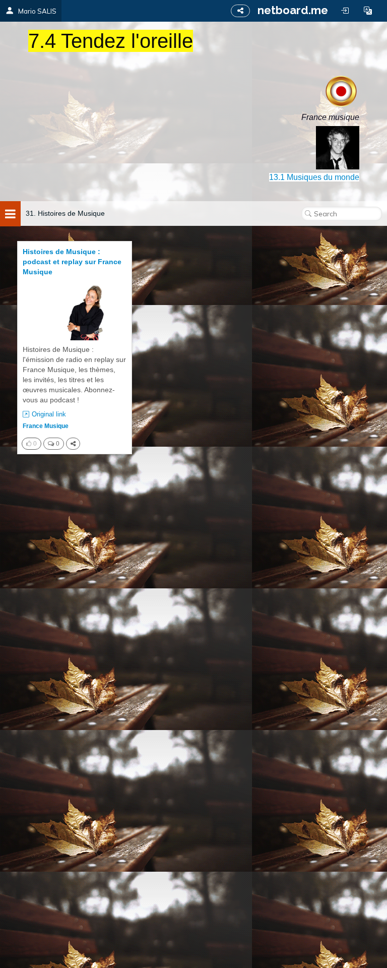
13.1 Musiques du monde (314, 177)
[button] (367, 10)
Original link (49, 414)
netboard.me (292, 10)
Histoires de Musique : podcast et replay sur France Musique (72, 262)
